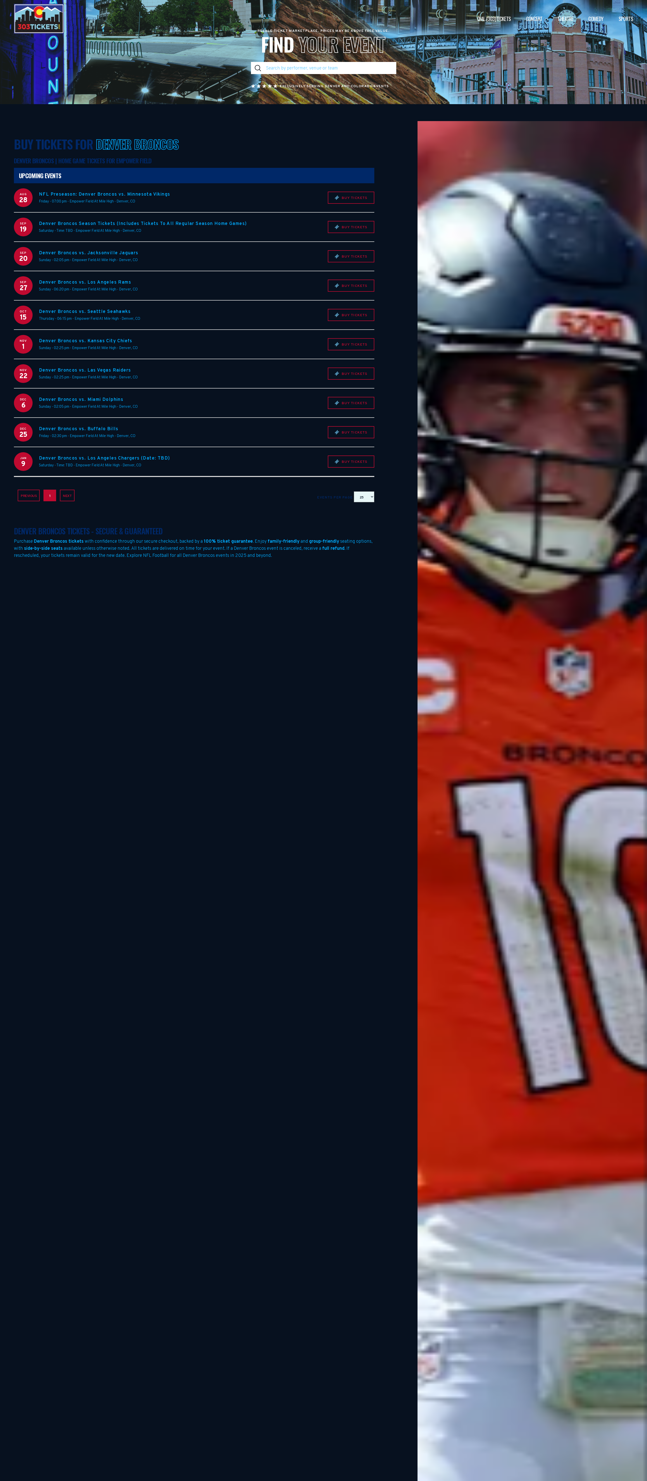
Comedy (595, 18)
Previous (29, 496)
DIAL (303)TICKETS (494, 18)
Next (67, 496)
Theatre (565, 18)
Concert (534, 18)
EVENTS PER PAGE (335, 497)
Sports (626, 18)
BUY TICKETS (354, 198)
